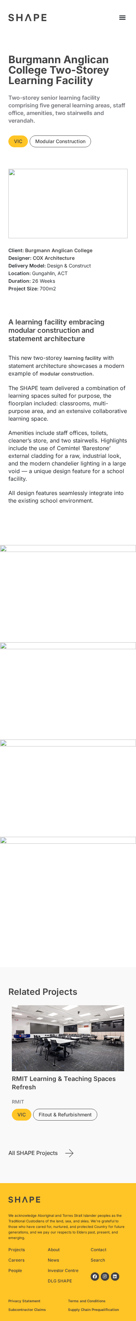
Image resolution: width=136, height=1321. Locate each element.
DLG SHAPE (60, 1280)
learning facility (82, 358)
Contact (98, 1249)
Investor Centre (63, 1270)
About (54, 1249)
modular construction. (67, 374)
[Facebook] (95, 1276)
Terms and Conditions (87, 1301)
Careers (16, 1260)
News (53, 1260)
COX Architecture (54, 258)
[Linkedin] (115, 1276)
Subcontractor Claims (27, 1309)
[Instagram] (105, 1276)
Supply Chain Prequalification (93, 1309)
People (15, 1270)
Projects (16, 1249)
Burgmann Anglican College (58, 250)
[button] (122, 17)
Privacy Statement (24, 1301)
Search (98, 1260)
